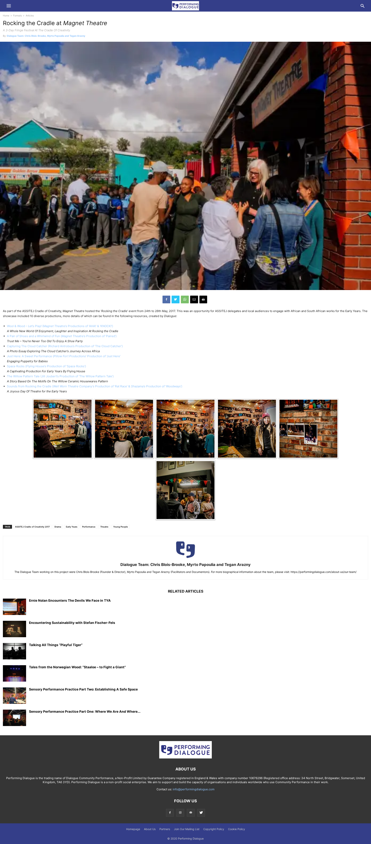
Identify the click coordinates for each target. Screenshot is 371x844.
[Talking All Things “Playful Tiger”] (14, 651)
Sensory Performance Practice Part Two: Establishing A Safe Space (83, 689)
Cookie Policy (236, 829)
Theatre (104, 526)
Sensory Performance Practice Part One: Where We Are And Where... (84, 711)
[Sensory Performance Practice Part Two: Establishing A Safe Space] (14, 696)
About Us (150, 829)
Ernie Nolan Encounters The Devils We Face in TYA (70, 600)
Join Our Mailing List (186, 829)
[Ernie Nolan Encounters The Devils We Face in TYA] (14, 607)
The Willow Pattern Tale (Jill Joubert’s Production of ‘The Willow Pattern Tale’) (60, 376)
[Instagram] (180, 812)
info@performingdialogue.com (193, 789)
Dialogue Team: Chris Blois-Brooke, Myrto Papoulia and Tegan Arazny (46, 35)
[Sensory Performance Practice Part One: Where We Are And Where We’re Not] (14, 718)
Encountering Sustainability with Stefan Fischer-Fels (72, 623)
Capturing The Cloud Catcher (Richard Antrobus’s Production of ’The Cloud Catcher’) (65, 346)
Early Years (71, 526)
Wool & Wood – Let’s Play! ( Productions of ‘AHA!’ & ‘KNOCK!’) (60, 326)
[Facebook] (170, 812)
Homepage (133, 829)
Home (6, 15)
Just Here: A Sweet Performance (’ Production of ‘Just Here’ (64, 356)
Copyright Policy (213, 829)
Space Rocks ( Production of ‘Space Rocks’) (46, 366)
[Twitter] (201, 812)
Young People (120, 526)
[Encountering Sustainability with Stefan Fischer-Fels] (14, 629)
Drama (57, 526)
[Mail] (191, 812)
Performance (88, 526)
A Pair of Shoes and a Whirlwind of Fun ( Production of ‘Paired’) (62, 336)
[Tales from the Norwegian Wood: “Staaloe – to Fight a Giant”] (14, 674)
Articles (30, 15)
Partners (164, 829)
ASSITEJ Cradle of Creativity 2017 (32, 526)
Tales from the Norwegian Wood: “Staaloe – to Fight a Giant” (77, 667)
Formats (17, 15)
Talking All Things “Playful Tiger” (56, 645)
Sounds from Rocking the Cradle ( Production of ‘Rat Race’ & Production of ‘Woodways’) (94, 386)
